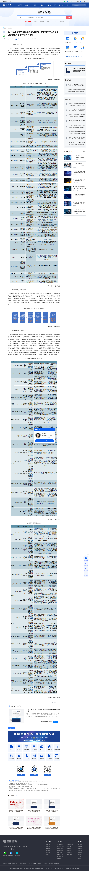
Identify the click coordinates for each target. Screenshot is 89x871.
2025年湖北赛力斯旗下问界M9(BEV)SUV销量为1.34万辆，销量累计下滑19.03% (79, 180)
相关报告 (68, 63)
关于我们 (77, 1)
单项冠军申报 (60, 854)
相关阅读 (68, 80)
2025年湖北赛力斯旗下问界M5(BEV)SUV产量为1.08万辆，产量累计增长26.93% (79, 157)
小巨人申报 (59, 852)
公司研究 (69, 846)
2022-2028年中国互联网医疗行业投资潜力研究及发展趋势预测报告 (52, 828)
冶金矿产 (49, 21)
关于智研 (80, 844)
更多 (84, 151)
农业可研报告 (70, 844)
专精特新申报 (60, 856)
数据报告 (69, 848)
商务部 (30, 863)
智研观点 (20, 5)
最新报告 (48, 844)
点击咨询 (44, 440)
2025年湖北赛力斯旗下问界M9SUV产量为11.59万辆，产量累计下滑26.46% (79, 188)
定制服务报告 (60, 844)
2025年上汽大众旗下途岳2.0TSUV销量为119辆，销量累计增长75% (79, 211)
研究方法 (80, 846)
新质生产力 (69, 850)
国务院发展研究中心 (22, 863)
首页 (5, 28)
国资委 (34, 863)
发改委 (9, 863)
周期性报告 (69, 854)
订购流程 (80, 850)
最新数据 (67, 152)
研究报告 (27, 5)
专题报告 (59, 858)
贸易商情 (48, 848)
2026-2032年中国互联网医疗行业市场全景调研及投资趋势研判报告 (34, 812)
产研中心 (49, 5)
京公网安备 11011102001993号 (53, 868)
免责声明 (80, 856)
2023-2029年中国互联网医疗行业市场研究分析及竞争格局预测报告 (16, 828)
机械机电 (62, 21)
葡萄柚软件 (56, 863)
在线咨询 (55, 721)
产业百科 (35, 5)
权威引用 (80, 848)
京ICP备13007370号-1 (40, 868)
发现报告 (51, 863)
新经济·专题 (69, 852)
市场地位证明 (60, 850)
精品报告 (35, 21)
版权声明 (80, 854)
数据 (67, 5)
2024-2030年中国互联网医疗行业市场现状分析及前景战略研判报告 (52, 812)
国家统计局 (14, 863)
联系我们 (80, 858)
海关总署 (39, 863)
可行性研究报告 (60, 846)
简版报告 (48, 852)
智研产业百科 (28, 21)
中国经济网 (45, 863)
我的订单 (83, 1)
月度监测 (48, 850)
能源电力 (42, 21)
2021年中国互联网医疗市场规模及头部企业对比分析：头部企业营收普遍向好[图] (34, 828)
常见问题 (80, 852)
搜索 (69, 17)
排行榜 (61, 5)
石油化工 (55, 21)
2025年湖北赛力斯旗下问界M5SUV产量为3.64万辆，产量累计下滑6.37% (79, 173)
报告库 (41, 5)
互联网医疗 (11, 38)
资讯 (55, 5)
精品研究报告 (60, 848)
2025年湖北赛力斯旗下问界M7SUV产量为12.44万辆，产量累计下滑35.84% (79, 204)
